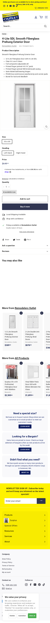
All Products (22, 358)
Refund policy (7, 569)
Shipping (5, 179)
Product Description (10, 50)
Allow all (32, 616)
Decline (12, 616)
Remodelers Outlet (9, 46)
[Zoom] (46, 126)
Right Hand (20, 153)
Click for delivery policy (30, 3)
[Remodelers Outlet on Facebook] (30, 584)
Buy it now (25, 207)
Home (4, 34)
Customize (22, 616)
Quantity (5, 182)
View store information (26, 232)
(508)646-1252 (42, 8)
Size (4, 137)
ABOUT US (25, 472)
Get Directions (15, 3)
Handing (5, 148)
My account (6, 572)
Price (4, 159)
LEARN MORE (25, 426)
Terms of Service (8, 566)
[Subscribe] (41, 501)
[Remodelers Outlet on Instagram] (26, 584)
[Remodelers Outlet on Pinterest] (39, 584)
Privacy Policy (7, 562)
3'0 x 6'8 (7, 142)
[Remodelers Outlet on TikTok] (43, 584)
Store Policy (6, 559)
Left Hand (8, 153)
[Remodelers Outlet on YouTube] (35, 584)
